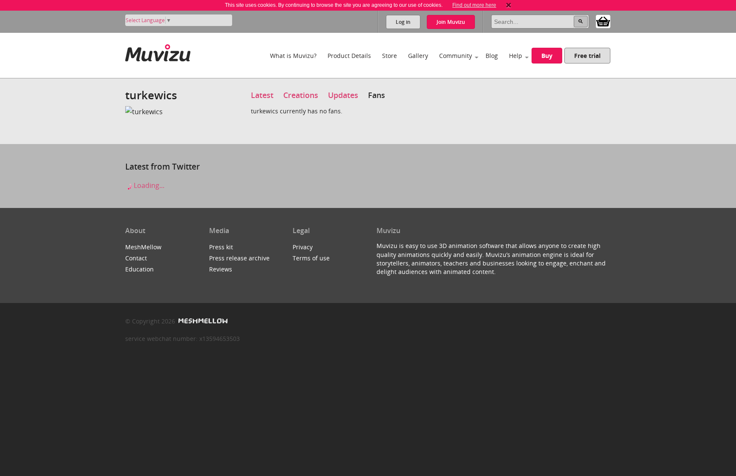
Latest (262, 95)
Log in (403, 22)
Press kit (221, 247)
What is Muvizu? (293, 56)
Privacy (303, 247)
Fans (376, 95)
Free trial (587, 56)
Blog (492, 56)
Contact (136, 258)
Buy (546, 56)
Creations (300, 95)
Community (455, 56)
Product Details (349, 56)
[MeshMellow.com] (202, 321)
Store (389, 56)
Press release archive (239, 258)
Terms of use (311, 258)
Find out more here (474, 5)
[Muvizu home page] (157, 51)
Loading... (148, 185)
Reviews (220, 269)
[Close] (508, 5)
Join (451, 22)
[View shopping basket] (603, 21)
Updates (343, 95)
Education (139, 269)
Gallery (418, 56)
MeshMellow (143, 247)
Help (515, 56)
